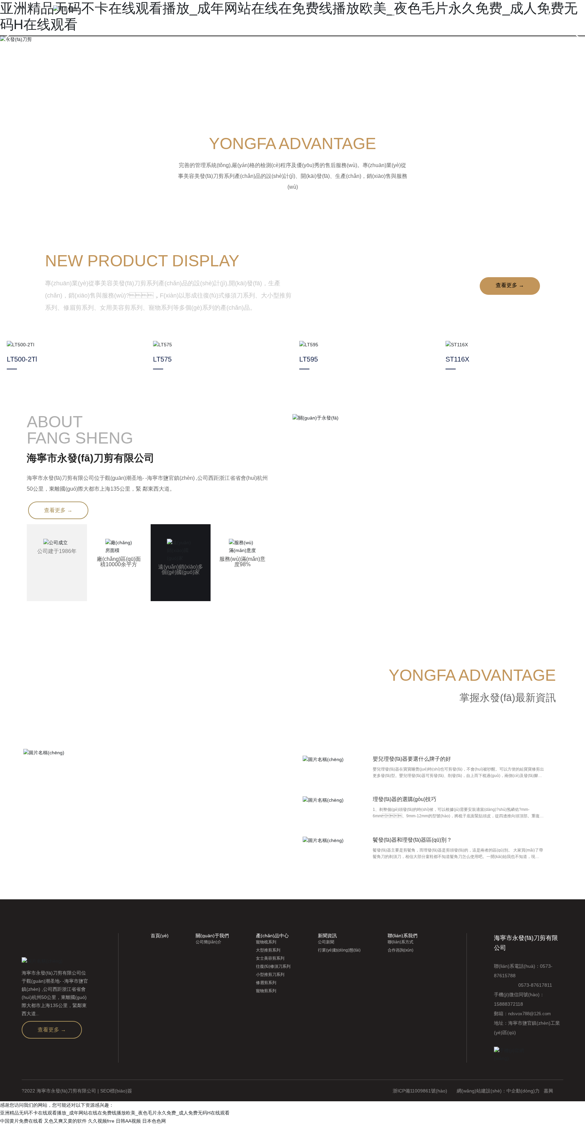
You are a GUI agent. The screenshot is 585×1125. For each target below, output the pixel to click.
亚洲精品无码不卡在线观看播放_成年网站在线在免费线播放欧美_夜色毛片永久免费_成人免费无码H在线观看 (115, 1113)
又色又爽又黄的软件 (65, 1121)
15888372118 (508, 1004)
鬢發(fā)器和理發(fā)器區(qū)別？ (412, 840)
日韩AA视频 (128, 1121)
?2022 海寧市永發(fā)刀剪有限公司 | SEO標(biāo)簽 (77, 1090)
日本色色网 (154, 1121)
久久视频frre (101, 1121)
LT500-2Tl (22, 359)
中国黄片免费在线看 (21, 1121)
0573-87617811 (523, 985)
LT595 (308, 359)
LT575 (162, 359)
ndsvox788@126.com (529, 1013)
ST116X (457, 359)
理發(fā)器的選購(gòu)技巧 (404, 799)
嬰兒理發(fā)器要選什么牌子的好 (412, 759)
